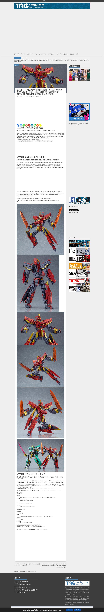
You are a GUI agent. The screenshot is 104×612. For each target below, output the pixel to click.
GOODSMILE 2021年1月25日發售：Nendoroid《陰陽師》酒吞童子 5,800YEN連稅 (27, 564)
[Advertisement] (52, 20)
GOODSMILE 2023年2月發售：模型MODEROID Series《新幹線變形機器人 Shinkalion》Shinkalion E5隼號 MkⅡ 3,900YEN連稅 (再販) (54, 565)
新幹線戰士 (39, 96)
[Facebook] (18, 125)
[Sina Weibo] (40, 125)
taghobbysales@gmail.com (75, 124)
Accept (69, 609)
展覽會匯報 (29, 54)
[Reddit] (37, 125)
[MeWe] (32, 125)
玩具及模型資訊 (42, 54)
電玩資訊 (72, 54)
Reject (77, 609)
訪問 (36, 54)
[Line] (35, 125)
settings (60, 610)
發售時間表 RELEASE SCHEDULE (22, 581)
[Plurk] (26, 125)
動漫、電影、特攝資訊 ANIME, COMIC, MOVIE (25, 590)
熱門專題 (23, 54)
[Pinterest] (29, 125)
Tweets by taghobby (73, 212)
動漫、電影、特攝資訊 (62, 54)
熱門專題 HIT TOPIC (19, 583)
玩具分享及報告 (51, 54)
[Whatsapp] (23, 125)
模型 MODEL (16, 65)
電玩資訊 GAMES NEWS (20, 592)
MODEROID (34, 96)
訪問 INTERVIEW (18, 586)
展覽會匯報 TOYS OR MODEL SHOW (23, 584)
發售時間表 (16, 54)
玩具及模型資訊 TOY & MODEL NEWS (23, 587)
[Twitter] (21, 125)
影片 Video (78, 54)
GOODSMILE (29, 96)
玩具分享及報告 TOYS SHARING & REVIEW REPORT (26, 589)
